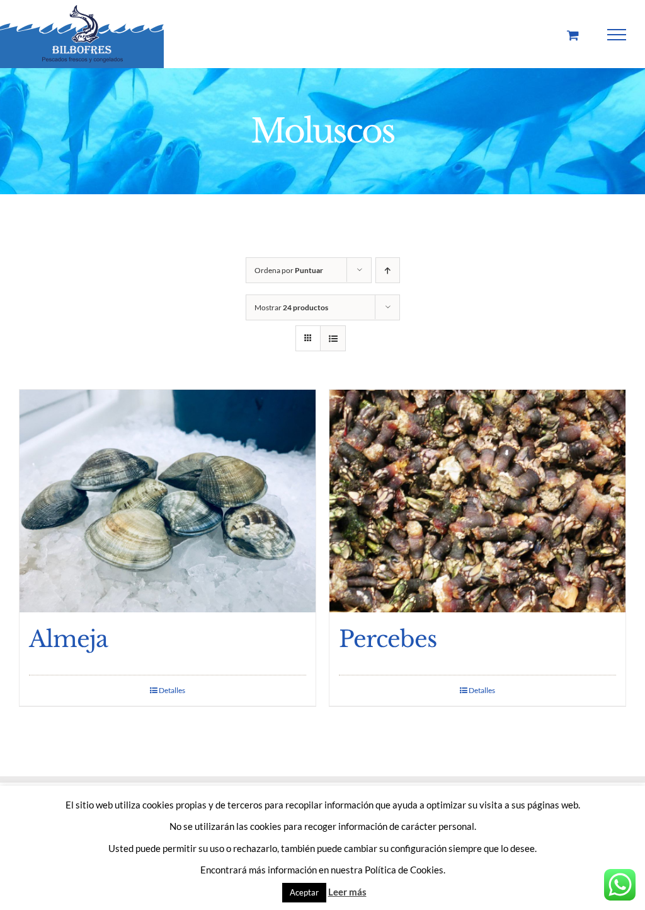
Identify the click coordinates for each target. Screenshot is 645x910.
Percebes (388, 639)
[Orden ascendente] (387, 270)
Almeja (68, 639)
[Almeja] (168, 501)
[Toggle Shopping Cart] (573, 35)
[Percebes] (477, 501)
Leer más (347, 891)
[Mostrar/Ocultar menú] (617, 34)
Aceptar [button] (304, 892)
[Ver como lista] (333, 338)
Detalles (172, 690)
